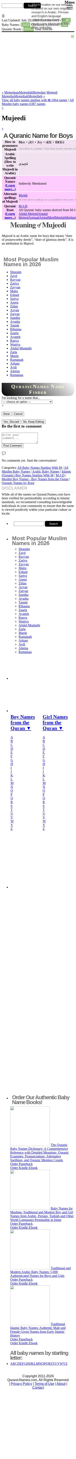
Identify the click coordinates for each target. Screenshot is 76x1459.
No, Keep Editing (33, 421)
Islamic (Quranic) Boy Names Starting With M (36, 473)
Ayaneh (15, 337)
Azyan (14, 310)
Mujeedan (39, 92)
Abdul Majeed (28, 214)
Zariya (14, 283)
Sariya (14, 298)
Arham (14, 363)
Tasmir (14, 325)
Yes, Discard (11, 421)
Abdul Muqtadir (21, 348)
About (61, 1384)
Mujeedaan (11, 92)
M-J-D (23, 206)
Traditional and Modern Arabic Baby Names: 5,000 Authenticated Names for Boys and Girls (40, 1272)
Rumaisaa (16, 375)
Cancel (18, 413)
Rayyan (15, 279)
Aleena (15, 371)
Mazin (14, 356)
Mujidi (23, 195)
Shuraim (15, 272)
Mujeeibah (21, 96)
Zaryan (15, 314)
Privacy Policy (21, 1384)
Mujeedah (25, 92)
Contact (38, 1387)
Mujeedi (51, 92)
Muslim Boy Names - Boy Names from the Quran (35, 479)
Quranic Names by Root (18, 483)
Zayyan (15, 287)
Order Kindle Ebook (24, 1168)
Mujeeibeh (35, 96)
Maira (14, 291)
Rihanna (15, 329)
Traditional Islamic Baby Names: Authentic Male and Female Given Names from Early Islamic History (38, 1329)
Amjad (43, 217)
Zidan (14, 306)
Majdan (70, 217)
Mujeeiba (8, 96)
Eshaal (14, 295)
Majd (51, 217)
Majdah (60, 217)
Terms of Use (44, 1384)
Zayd (13, 276)
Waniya (15, 344)
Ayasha (15, 321)
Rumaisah (16, 359)
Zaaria (14, 333)
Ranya (14, 340)
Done (6, 413)
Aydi (13, 367)
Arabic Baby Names (45, 471)
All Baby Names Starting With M (39, 467)
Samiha (15, 318)
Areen (14, 302)
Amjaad (33, 217)
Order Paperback (21, 1164)
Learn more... (10, 187)
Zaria (13, 352)
